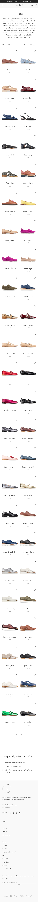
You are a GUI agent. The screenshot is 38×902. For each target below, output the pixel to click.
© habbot (19, 885)
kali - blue (28, 69)
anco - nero (28, 410)
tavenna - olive (10, 296)
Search (4, 842)
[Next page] (26, 735)
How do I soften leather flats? (13, 766)
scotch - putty (10, 608)
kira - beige (28, 268)
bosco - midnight (28, 467)
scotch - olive (28, 608)
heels (33, 33)
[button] (2, 5)
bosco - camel (28, 353)
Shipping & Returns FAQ (9, 852)
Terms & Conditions (8, 869)
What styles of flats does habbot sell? (15, 762)
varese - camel (10, 98)
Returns (4, 849)
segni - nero (28, 381)
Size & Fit (5, 859)
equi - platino (28, 495)
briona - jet (10, 523)
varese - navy (28, 694)
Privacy (4, 865)
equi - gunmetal (9, 495)
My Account (6, 835)
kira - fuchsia (28, 240)
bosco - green (10, 722)
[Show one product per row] (31, 44)
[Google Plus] (19, 813)
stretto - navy (10, 126)
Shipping (4, 845)
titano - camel (10, 353)
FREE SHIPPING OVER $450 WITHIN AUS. (19, 1)
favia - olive (10, 183)
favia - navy (28, 155)
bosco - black (28, 722)
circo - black (10, 155)
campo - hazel (28, 183)
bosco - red (10, 381)
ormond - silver (10, 580)
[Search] (32, 5)
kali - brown (10, 69)
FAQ (3, 855)
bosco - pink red (9, 467)
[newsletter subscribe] (35, 882)
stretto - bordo (28, 98)
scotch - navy (28, 296)
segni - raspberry (10, 410)
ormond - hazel (28, 523)
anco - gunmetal (9, 438)
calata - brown (10, 211)
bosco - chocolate (28, 438)
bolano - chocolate (9, 637)
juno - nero (28, 665)
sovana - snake (10, 325)
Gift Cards (5, 828)
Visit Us (4, 832)
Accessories (5, 825)
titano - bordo (28, 325)
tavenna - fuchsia (10, 268)
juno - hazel (28, 637)
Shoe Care (5, 862)
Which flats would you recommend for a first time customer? (19, 771)
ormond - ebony (28, 552)
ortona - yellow (28, 211)
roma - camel (9, 240)
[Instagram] (13, 813)
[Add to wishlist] (16, 51)
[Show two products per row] (34, 44)
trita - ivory (10, 694)
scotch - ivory (28, 580)
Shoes (4, 821)
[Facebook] (10, 813)
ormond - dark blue (9, 552)
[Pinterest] (16, 813)
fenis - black (28, 126)
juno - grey (10, 665)
